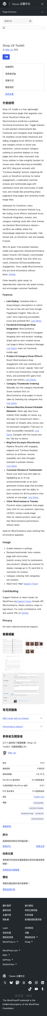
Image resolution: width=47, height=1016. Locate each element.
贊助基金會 (31, 937)
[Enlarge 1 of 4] (19, 642)
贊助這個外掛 (9, 889)
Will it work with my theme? (16, 718)
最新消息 (7, 910)
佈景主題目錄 (31, 910)
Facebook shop (27, 813)
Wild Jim (9, 49)
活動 (27, 932)
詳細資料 (9, 67)
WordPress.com (11, 950)
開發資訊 (9, 87)
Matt (6, 955)
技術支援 (9, 94)
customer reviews (36, 808)
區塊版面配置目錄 (33, 919)
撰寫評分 (7, 846)
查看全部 (40, 846)
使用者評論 (10, 73)
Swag (29, 942)
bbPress (8, 959)
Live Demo (36, 321)
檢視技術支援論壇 (11, 869)
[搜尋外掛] (30, 21)
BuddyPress (10, 964)
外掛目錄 (29, 915)
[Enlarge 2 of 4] (41, 642)
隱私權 (6, 919)
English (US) (39, 797)
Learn (5, 928)
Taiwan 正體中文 (17, 976)
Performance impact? (13, 726)
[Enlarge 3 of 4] (19, 659)
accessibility (38, 803)
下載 (6, 57)
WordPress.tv (10, 942)
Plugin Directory (9, 12)
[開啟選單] (43, 4)
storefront (39, 813)
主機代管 (7, 915)
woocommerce (37, 819)
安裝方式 (9, 80)
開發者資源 (8, 937)
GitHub (12, 274)
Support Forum (31, 583)
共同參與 (29, 928)
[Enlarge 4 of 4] (41, 676)
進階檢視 (7, 826)
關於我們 (7, 905)
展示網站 (29, 905)
